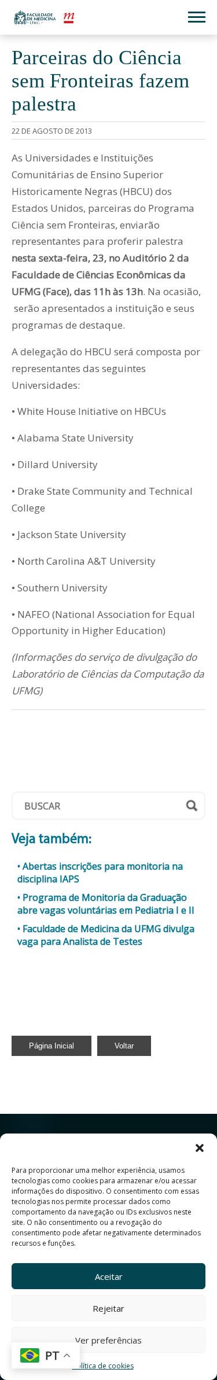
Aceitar (109, 1276)
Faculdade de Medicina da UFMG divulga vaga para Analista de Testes (105, 935)
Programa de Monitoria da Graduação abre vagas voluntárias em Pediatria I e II (105, 904)
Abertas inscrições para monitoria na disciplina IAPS (100, 872)
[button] (199, 1148)
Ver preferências (108, 1340)
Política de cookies (103, 1366)
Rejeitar (108, 1308)
